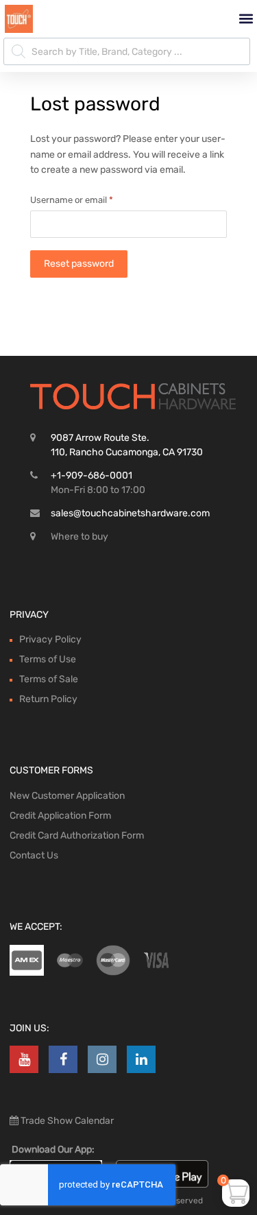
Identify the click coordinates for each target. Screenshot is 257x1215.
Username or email (90, 199)
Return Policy (48, 699)
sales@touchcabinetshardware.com (130, 513)
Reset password (79, 263)
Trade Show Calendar (66, 1121)
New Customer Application (67, 796)
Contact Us (34, 855)
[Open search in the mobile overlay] (126, 51)
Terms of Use (47, 659)
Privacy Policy (50, 639)
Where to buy (79, 536)
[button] (245, 19)
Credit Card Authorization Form (77, 835)
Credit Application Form (60, 815)
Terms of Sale (48, 679)
